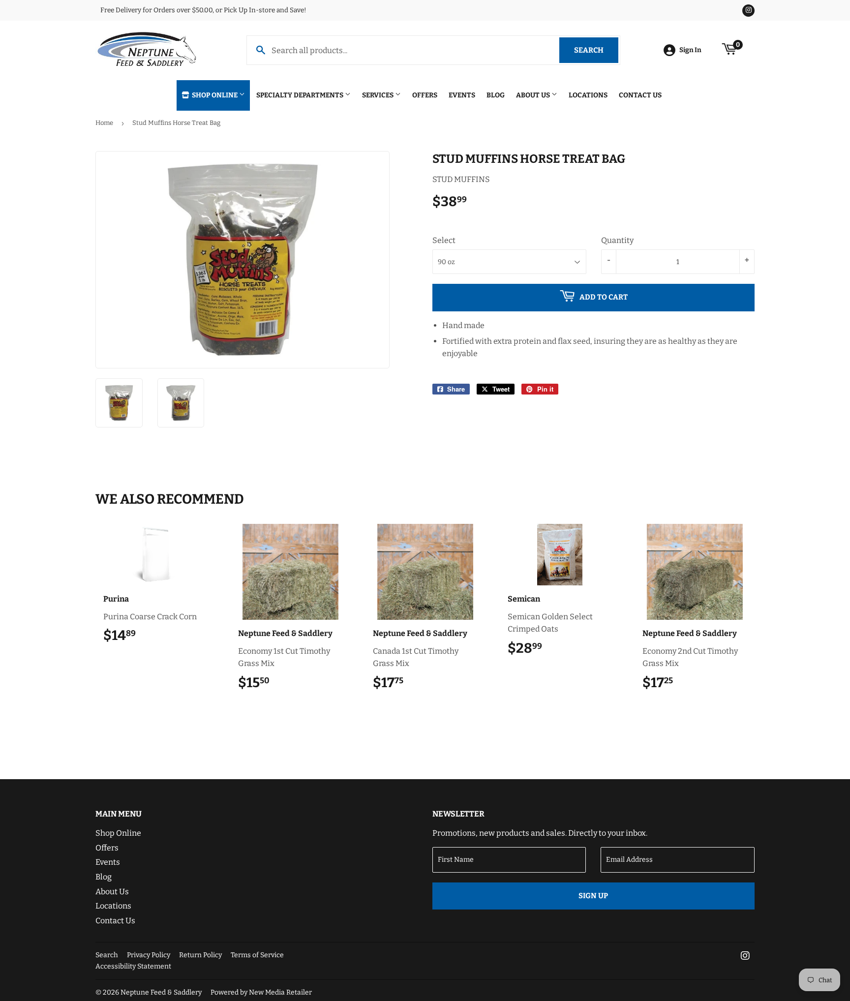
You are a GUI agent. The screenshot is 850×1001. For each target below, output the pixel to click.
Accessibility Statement (133, 966)
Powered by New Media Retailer (261, 992)
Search (596, 50)
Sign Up (593, 895)
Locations (588, 95)
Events (462, 95)
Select (443, 240)
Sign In (690, 50)
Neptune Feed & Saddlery (161, 992)
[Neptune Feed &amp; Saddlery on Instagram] (745, 956)
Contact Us (640, 95)
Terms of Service (257, 955)
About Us (533, 95)
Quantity (617, 240)
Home (104, 122)
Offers (424, 95)
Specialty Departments (300, 95)
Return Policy (200, 955)
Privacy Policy (148, 955)
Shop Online (214, 95)
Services (378, 95)
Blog (495, 95)
